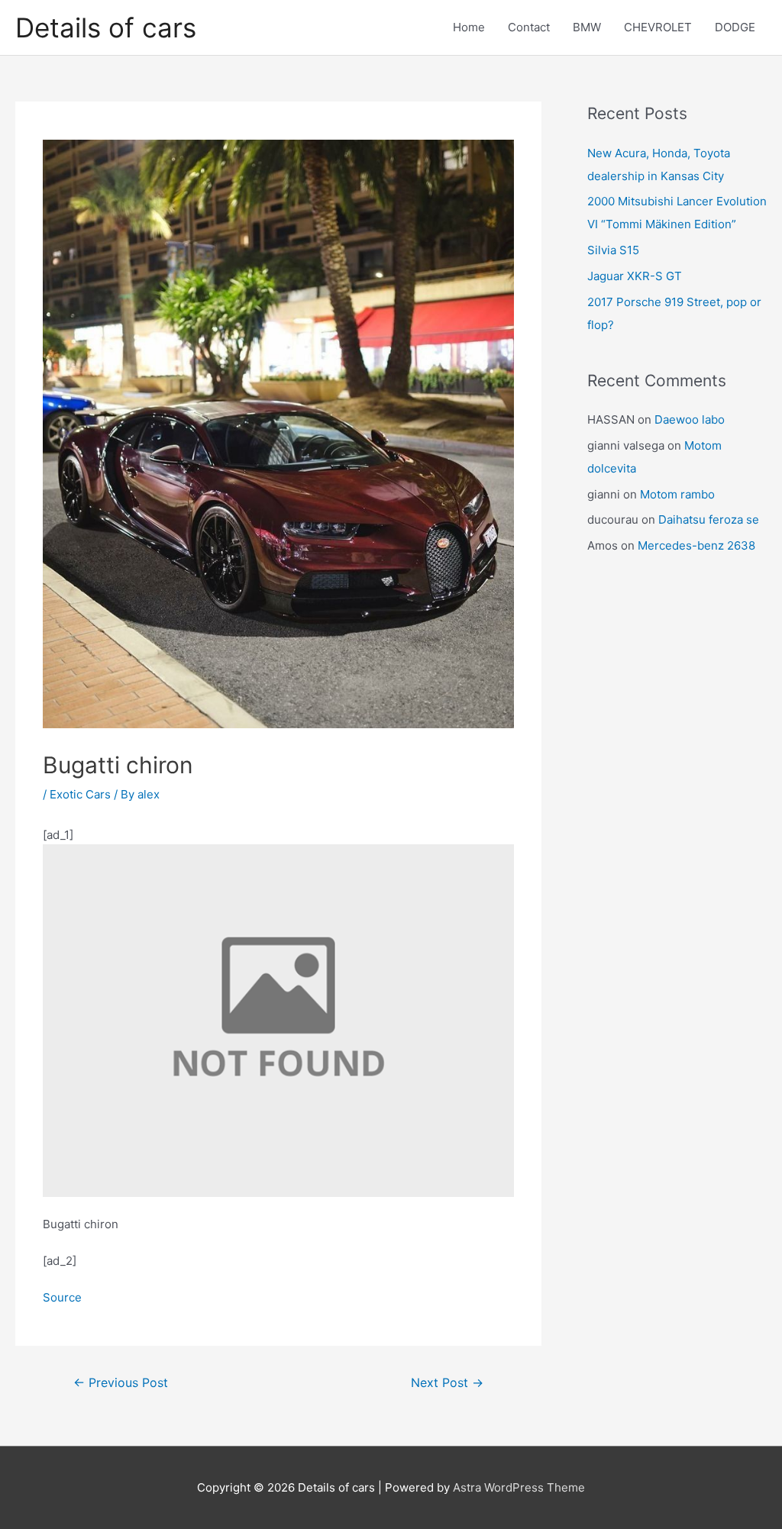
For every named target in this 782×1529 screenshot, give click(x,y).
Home (469, 27)
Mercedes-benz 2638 (696, 545)
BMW (587, 27)
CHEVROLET (658, 27)
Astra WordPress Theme (519, 1487)
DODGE (735, 27)
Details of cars (105, 27)
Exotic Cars (80, 794)
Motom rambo (677, 494)
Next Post (447, 1383)
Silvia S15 (613, 250)
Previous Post (120, 1383)
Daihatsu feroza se (708, 519)
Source (62, 1297)
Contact (529, 27)
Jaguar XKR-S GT (634, 276)
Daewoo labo (689, 419)
